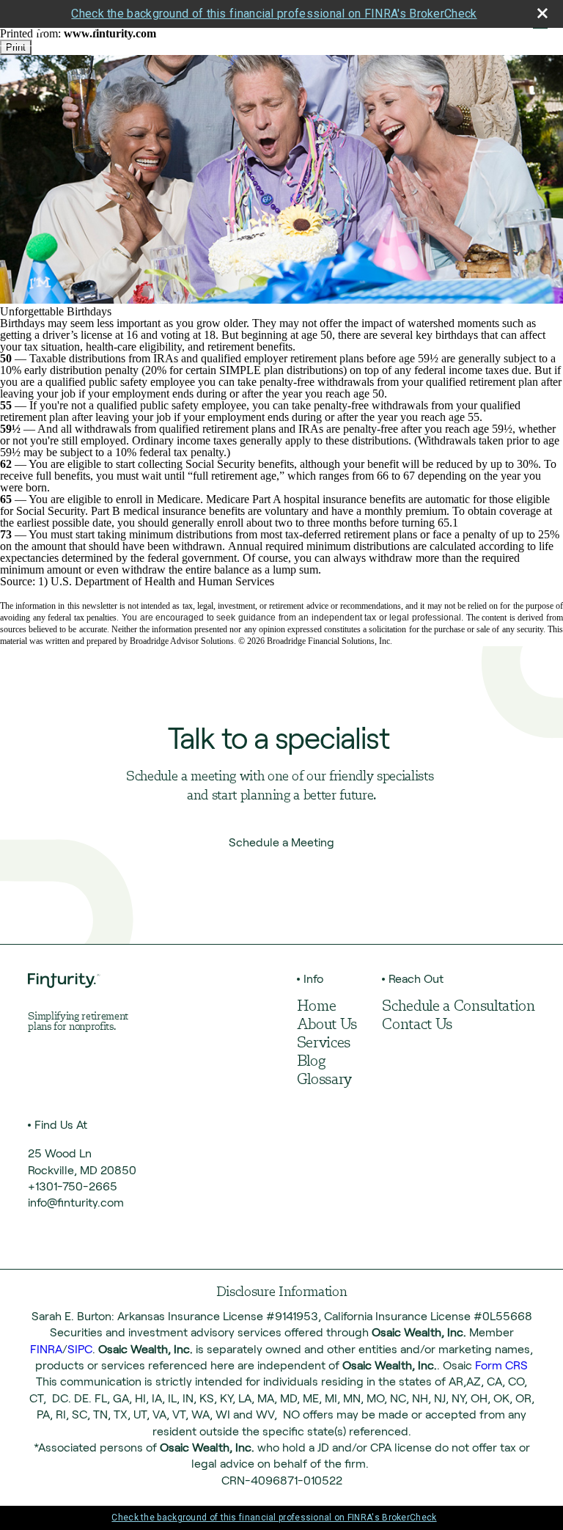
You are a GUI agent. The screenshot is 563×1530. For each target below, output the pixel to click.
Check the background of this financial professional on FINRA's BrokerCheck (273, 14)
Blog (311, 1062)
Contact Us (417, 1025)
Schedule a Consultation (458, 1007)
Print (16, 47)
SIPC (79, 1349)
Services (323, 1043)
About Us (327, 1025)
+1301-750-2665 (72, 1186)
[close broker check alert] (542, 13)
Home (316, 1007)
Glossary (324, 1080)
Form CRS (501, 1365)
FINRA (46, 1349)
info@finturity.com (76, 1202)
